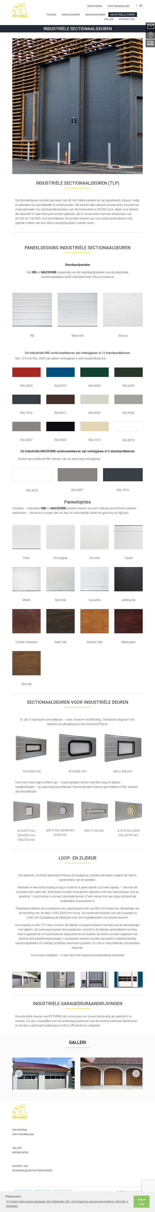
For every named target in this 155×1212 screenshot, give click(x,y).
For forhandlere (118, 6)
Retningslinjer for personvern (32, 1170)
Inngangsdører (95, 14)
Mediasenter (20, 1152)
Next (136, 1073)
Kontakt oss (127, 19)
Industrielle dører (123, 14)
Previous (19, 1073)
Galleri (109, 19)
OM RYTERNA (94, 6)
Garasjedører (70, 14)
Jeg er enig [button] (142, 1201)
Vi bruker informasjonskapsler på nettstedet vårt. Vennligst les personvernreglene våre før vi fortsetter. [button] (67, 1204)
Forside (51, 14)
